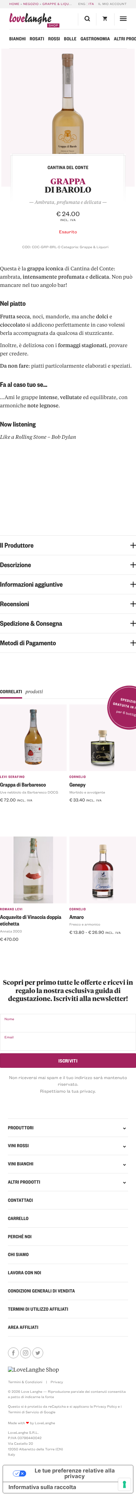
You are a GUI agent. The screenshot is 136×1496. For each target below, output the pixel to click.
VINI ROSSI (18, 1146)
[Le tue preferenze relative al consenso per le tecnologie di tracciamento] (124, 1484)
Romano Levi (11, 909)
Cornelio (77, 777)
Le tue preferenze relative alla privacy (75, 1473)
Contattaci (20, 1200)
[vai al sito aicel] (33, 1370)
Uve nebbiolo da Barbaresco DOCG (29, 792)
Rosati (37, 39)
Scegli (78, 943)
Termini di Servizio (23, 1412)
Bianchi (17, 39)
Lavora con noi (24, 1273)
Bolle (70, 39)
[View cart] (105, 19)
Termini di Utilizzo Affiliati (38, 1309)
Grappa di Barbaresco (23, 784)
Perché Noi (20, 1237)
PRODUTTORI (21, 1128)
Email (9, 1037)
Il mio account (112, 4)
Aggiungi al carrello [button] (24, 811)
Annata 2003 (11, 931)
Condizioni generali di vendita (41, 1291)
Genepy (77, 784)
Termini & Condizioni (25, 1382)
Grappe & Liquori (58, 4)
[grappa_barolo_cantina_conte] (68, 118)
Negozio (31, 4)
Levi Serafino (12, 777)
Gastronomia (95, 39)
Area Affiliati (23, 1327)
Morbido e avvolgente (87, 792)
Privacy (57, 1382)
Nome (9, 1019)
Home (14, 4)
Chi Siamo (18, 1254)
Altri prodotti (24, 1182)
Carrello (18, 1218)
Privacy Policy (105, 1406)
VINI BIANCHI (20, 1164)
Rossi (54, 39)
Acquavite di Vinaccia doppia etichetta (30, 920)
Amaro (76, 916)
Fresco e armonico (84, 924)
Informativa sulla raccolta (42, 1487)
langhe (30, 20)
